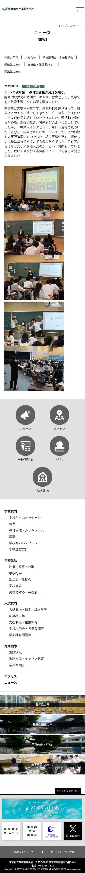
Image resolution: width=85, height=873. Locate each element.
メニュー (80, 11)
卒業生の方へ (12, 71)
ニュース (75, 25)
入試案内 (10, 603)
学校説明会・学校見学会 (58, 57)
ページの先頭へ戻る (67, 790)
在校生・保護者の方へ (41, 64)
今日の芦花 (11, 57)
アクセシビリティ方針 (62, 852)
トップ (62, 25)
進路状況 (15, 652)
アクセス (10, 676)
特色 (12, 524)
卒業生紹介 (17, 665)
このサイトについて (22, 852)
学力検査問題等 (20, 635)
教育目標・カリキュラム (26, 530)
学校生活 (10, 560)
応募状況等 (17, 616)
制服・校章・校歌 (21, 566)
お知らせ (30, 57)
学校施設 (15, 585)
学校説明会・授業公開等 (26, 628)
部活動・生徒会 (20, 579)
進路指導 (10, 646)
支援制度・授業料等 (23, 622)
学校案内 (10, 511)
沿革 (12, 536)
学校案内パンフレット (25, 543)
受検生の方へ (12, 64)
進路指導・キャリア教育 (26, 658)
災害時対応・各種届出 (25, 592)
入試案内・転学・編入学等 (28, 609)
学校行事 (15, 573)
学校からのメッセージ (25, 517)
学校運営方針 (18, 549)
